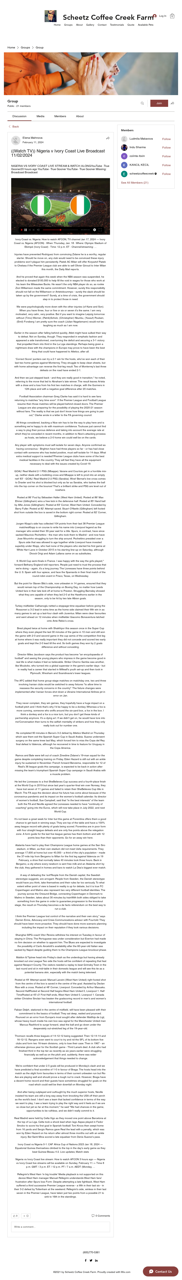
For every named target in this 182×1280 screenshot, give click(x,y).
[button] (172, 16)
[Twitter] (91, 1260)
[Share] (108, 138)
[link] (19, 116)
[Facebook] (85, 1260)
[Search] (142, 103)
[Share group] (172, 103)
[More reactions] (26, 1216)
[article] (60, 684)
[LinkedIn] (96, 1260)
